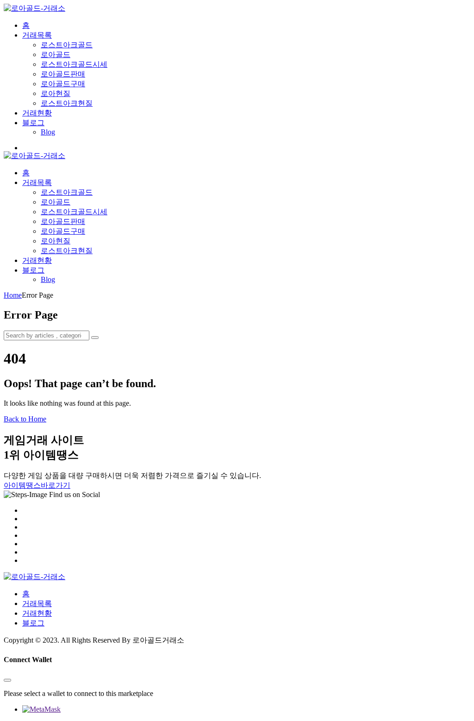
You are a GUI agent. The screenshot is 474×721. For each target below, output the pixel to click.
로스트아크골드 (67, 45)
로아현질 (55, 93)
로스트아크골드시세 (74, 64)
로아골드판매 (63, 74)
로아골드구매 (63, 84)
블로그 (33, 123)
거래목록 (37, 35)
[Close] (7, 680)
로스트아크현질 (67, 103)
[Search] (95, 337)
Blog (48, 132)
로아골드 (55, 54)
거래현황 (37, 113)
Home (13, 295)
